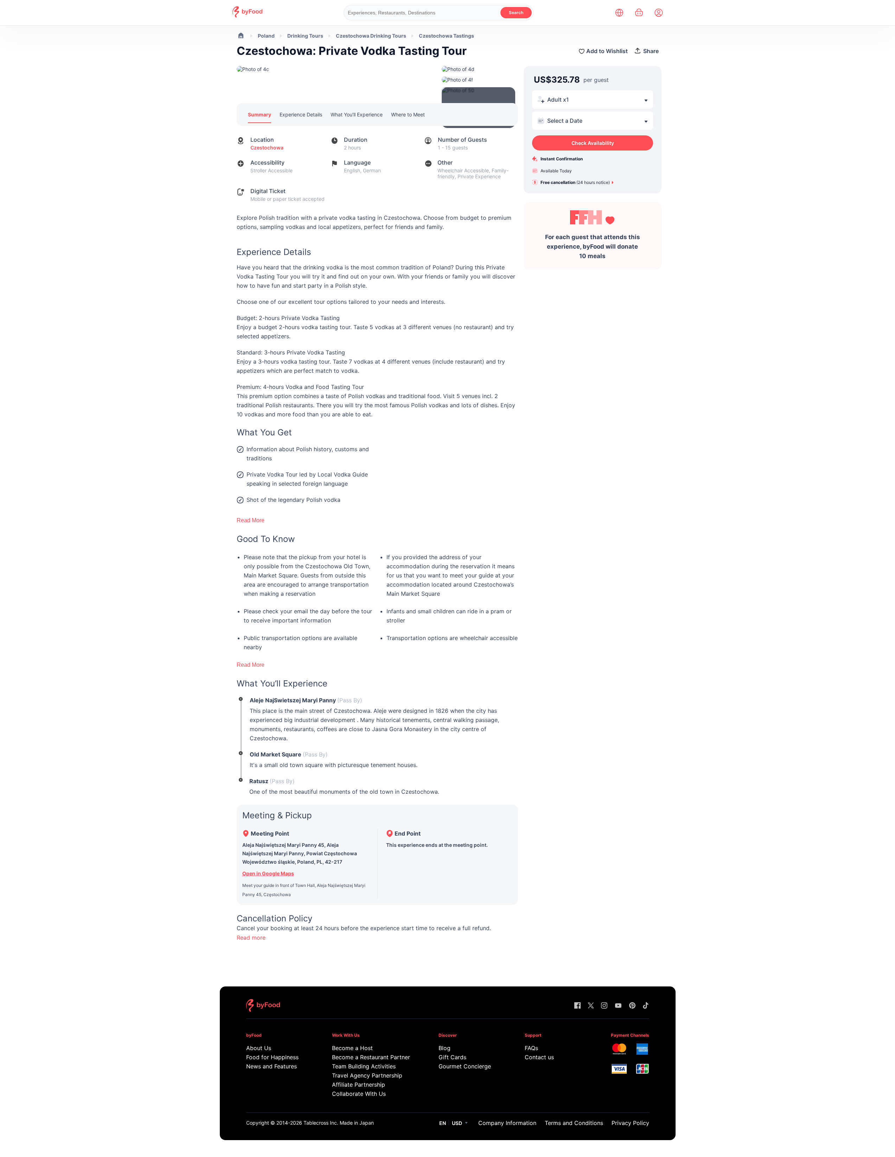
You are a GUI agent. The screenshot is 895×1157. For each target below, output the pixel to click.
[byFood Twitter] (590, 1006)
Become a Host (352, 1047)
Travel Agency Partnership (367, 1075)
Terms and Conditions (574, 1122)
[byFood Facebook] (577, 1006)
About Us (258, 1047)
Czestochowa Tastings (446, 36)
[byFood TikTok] (645, 1006)
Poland (266, 36)
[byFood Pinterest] (632, 1006)
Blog (444, 1047)
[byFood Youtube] (618, 1006)
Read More (250, 520)
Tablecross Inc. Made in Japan (338, 1123)
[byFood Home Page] (247, 16)
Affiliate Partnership (358, 1084)
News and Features (271, 1066)
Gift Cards (452, 1057)
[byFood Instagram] (604, 1006)
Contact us (539, 1057)
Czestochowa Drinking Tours (371, 36)
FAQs (531, 1047)
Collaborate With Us (359, 1093)
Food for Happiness (272, 1057)
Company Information (507, 1122)
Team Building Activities (364, 1066)
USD (457, 1123)
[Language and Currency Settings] (619, 12)
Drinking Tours (305, 36)
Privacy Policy (630, 1122)
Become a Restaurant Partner (371, 1057)
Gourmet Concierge (465, 1066)
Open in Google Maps (268, 873)
